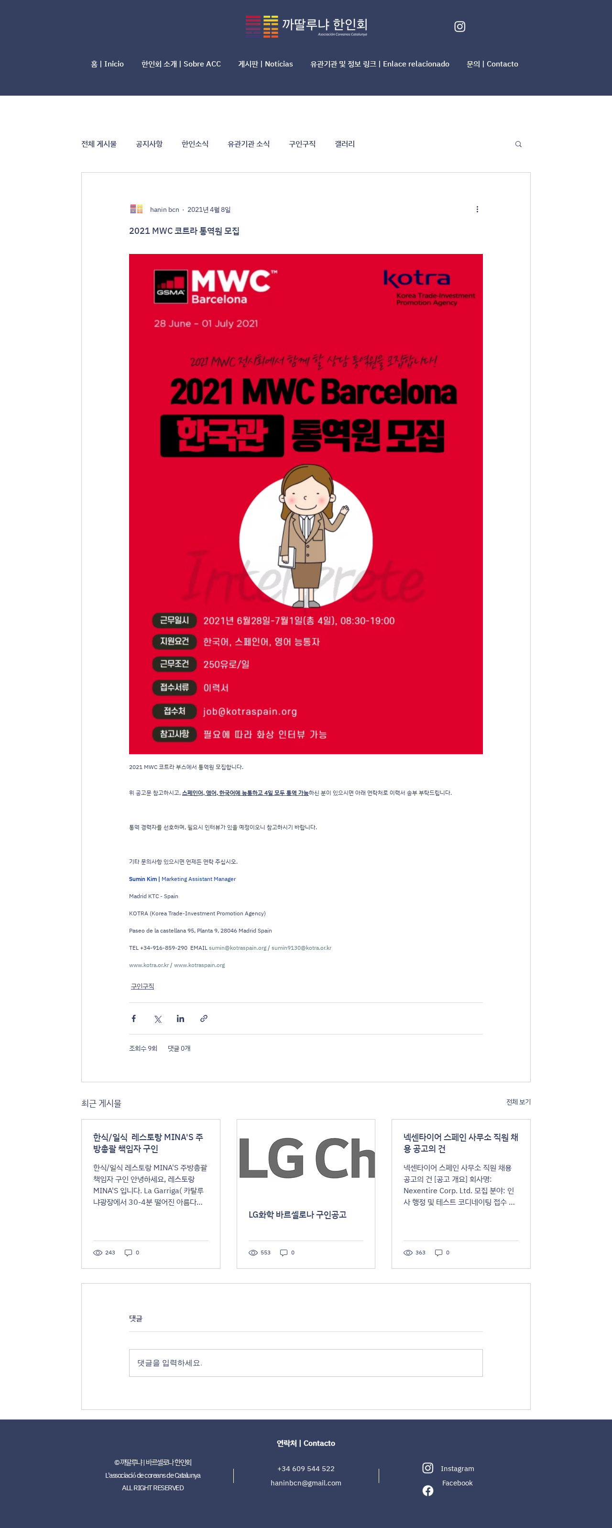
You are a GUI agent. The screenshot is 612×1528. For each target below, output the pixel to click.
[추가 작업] (477, 209)
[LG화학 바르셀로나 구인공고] (306, 1158)
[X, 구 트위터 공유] (157, 1018)
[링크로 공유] (203, 1018)
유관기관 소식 (249, 143)
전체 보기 (518, 1101)
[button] (182, 63)
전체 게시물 (99, 143)
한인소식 (195, 143)
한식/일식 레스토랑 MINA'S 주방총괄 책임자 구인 (148, 1142)
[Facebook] (428, 1491)
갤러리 (345, 143)
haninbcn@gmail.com (306, 1483)
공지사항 (149, 143)
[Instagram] (460, 26)
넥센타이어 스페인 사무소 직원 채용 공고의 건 (461, 1142)
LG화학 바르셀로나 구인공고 (298, 1214)
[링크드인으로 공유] (180, 1018)
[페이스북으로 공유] (133, 1018)
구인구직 (302, 143)
